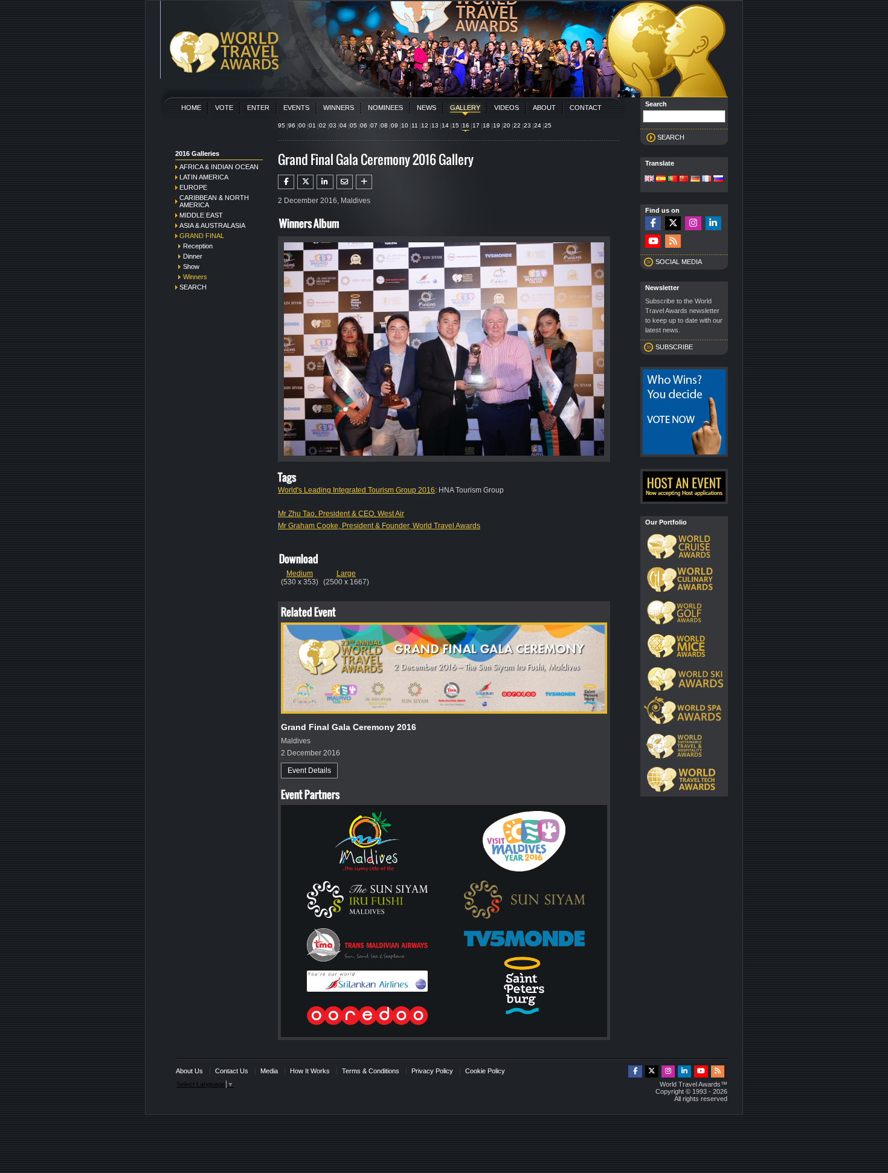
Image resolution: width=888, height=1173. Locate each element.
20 (506, 125)
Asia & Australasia (212, 225)
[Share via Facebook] (286, 182)
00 (302, 125)
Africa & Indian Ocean (219, 166)
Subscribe (674, 347)
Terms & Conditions (370, 1070)
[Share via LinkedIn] (324, 182)
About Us (189, 1070)
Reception (198, 246)
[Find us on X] (673, 223)
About (544, 107)
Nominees (385, 107)
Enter (258, 107)
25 (548, 125)
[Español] (661, 179)
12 (424, 125)
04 (343, 125)
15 (455, 125)
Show (191, 266)
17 (476, 125)
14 (445, 125)
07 (374, 125)
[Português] (672, 179)
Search (193, 287)
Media (269, 1070)
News (426, 107)
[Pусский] (718, 179)
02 (322, 125)
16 (465, 125)
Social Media (678, 261)
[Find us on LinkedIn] (713, 223)
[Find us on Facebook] (653, 223)
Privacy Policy (432, 1070)
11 (414, 125)
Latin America (203, 177)
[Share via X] (305, 182)
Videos (506, 107)
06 (363, 125)
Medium (299, 573)
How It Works (310, 1070)
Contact (586, 107)
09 (394, 125)
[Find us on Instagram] (693, 223)
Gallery (465, 107)
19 (496, 125)
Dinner (192, 256)
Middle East (201, 215)
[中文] (684, 179)
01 (312, 125)
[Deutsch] (695, 179)
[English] (649, 179)
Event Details (309, 770)
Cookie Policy (485, 1070)
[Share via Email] (344, 182)
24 (537, 125)
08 (384, 125)
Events (296, 107)
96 (291, 125)
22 (517, 125)
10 (404, 125)
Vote (224, 107)
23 (527, 125)
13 (435, 125)
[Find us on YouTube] (653, 241)
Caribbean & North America (214, 201)
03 (332, 125)
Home (191, 107)
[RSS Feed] (673, 241)
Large (346, 573)
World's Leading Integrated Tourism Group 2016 (356, 490)
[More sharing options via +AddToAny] (364, 182)
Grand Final (201, 235)
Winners (338, 107)
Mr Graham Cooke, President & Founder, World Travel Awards (379, 526)
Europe (193, 187)
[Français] (707, 179)
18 (486, 125)
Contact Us (231, 1070)
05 (353, 125)
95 (281, 125)
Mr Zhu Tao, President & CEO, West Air (341, 513)
